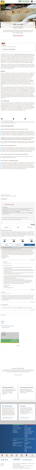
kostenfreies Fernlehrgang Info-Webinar (6, 431)
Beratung (15, 440)
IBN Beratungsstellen (25, 397)
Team (25, 445)
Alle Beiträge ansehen (12, 49)
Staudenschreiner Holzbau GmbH (20, 54)
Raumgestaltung (15, 431)
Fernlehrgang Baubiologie (17, 427)
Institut (26, 440)
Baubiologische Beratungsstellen (18, 442)
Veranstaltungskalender (6, 435)
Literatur (26, 434)
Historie (26, 444)
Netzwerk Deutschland (28, 446)
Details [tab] (18, 227)
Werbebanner (31, 212)
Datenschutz (2, 464)
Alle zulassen (29, 244)
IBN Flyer (26, 450)
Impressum (2, 463)
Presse (26, 449)
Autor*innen (18, 211)
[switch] (13, 241)
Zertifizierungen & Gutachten (17, 445)
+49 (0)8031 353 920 (16, 459)
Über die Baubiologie (28, 427)
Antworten (32, 259)
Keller (2, 323)
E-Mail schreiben (5, 49)
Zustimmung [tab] (6, 227)
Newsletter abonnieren (18, 374)
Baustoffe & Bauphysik (18, 26)
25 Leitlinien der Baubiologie (29, 431)
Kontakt (26, 451)
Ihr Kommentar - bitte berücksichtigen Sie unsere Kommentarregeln (11, 219)
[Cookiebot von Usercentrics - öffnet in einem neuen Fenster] (31, 224)
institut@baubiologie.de (27, 459)
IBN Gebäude (27, 443)
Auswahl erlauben (18, 244)
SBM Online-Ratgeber (28, 433)
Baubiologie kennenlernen (7, 417)
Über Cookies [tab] (30, 227)
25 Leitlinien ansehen (24, 417)
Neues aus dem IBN (28, 442)
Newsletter (26, 437)
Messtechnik (15, 430)
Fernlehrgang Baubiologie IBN (9, 397)
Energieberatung (15, 432)
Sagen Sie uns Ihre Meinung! (18, 35)
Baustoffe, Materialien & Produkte (17, 444)
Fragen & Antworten (28, 430)
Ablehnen (6, 244)
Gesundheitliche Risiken (28, 432)
